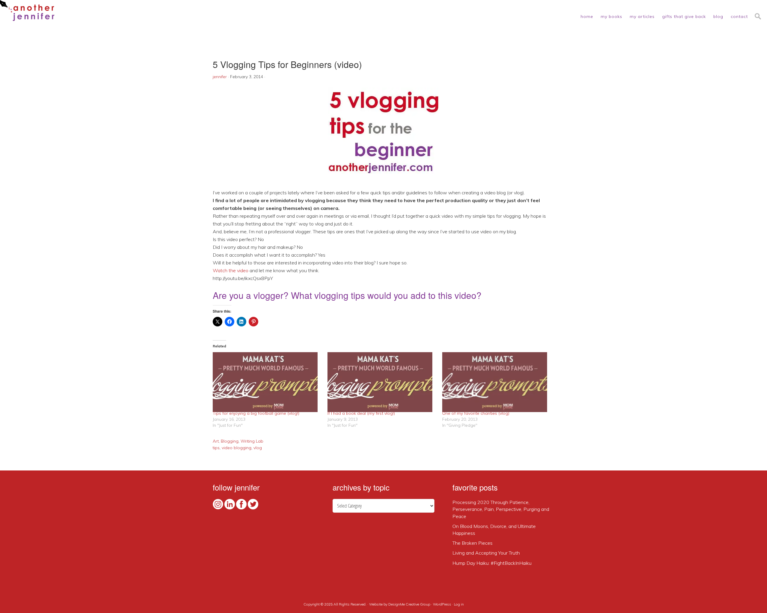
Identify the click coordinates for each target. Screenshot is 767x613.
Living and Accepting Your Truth (486, 553)
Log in (459, 604)
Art (216, 441)
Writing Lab (252, 441)
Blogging (229, 441)
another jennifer (27, 10)
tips (216, 447)
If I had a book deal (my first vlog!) (361, 413)
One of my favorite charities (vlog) (475, 413)
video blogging (236, 447)
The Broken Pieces (472, 543)
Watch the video (230, 270)
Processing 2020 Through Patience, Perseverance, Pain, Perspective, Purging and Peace (500, 509)
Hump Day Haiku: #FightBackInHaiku (492, 563)
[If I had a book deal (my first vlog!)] (381, 382)
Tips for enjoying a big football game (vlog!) (256, 413)
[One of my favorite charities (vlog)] (496, 382)
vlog (257, 447)
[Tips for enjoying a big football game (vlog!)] (267, 382)
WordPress (442, 604)
